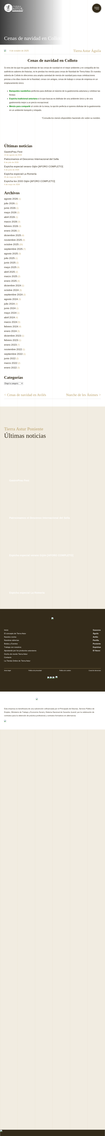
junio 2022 (10, 358)
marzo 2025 (10, 276)
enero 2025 (10, 281)
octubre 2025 (11, 244)
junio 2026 (10, 208)
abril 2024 (9, 317)
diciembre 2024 (12, 285)
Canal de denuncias (95, 670)
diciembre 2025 (12, 235)
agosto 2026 (11, 198)
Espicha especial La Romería (20, 174)
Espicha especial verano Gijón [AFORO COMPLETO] (33, 166)
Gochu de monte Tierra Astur (16, 654)
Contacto (7, 657)
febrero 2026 (11, 226)
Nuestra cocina (10, 637)
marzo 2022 (10, 363)
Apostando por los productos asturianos (20, 651)
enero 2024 (10, 331)
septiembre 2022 (13, 354)
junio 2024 (10, 308)
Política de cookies (65, 670)
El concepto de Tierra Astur (15, 633)
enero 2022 (10, 367)
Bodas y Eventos (11, 644)
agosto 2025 (11, 253)
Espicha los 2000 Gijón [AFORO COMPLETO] (29, 181)
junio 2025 (10, 262)
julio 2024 (9, 303)
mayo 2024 (10, 312)
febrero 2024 (11, 326)
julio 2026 (9, 203)
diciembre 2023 (12, 335)
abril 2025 (9, 271)
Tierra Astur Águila (87, 51)
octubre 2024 (11, 290)
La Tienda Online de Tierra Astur (17, 661)
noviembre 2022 (13, 349)
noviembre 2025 (13, 240)
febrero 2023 (11, 340)
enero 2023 (10, 344)
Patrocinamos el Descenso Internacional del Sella (31, 159)
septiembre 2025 (13, 249)
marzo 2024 (10, 322)
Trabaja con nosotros (12, 647)
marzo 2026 (10, 221)
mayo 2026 (10, 212)
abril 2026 (9, 217)
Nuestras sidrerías (11, 640)
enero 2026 (10, 230)
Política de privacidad (35, 670)
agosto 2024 (11, 299)
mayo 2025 (10, 267)
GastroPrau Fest (13, 151)
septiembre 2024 (13, 294)
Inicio (6, 630)
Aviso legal (7, 670)
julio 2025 (9, 258)
